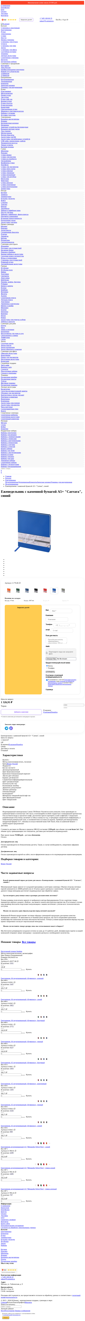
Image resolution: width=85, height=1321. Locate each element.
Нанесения (5, 1208)
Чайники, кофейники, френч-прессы (14, 214)
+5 (49, 1143)
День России (6, 67)
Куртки (3, 288)
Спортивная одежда (8, 298)
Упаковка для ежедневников (11, 87)
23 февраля (5, 75)
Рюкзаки (4, 153)
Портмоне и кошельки (9, 397)
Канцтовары (5, 355)
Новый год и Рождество (10, 71)
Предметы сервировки (9, 216)
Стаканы (4, 202)
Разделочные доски (8, 220)
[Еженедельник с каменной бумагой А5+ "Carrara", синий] (54, 590)
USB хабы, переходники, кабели (13, 141)
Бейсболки (5, 280)
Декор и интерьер (7, 329)
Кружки (4, 193)
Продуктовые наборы (9, 371)
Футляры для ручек (8, 115)
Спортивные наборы (9, 462)
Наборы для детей (7, 451)
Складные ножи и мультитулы (12, 256)
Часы (3, 327)
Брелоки (4, 226)
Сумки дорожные (7, 173)
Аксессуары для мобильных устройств (15, 139)
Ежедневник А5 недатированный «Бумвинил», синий (21, 1126)
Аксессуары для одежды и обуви (13, 320)
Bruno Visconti (12, 764)
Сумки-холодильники (9, 187)
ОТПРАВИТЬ (50, 672)
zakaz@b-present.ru (47, 21)
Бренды (4, 1212)
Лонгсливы (5, 278)
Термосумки (5, 189)
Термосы (4, 194)
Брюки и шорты (7, 286)
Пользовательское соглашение (12, 1226)
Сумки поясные (7, 171)
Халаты (4, 296)
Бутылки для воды (8, 198)
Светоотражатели (7, 242)
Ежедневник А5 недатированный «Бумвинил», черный (22, 1105)
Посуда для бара (7, 212)
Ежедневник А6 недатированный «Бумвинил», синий (21, 999)
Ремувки (4, 228)
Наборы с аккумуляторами (11, 452)
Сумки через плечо (8, 169)
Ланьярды (4, 236)
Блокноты (4, 83)
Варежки (4, 314)
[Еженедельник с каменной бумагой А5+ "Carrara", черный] (36, 590)
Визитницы (5, 399)
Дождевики (5, 302)
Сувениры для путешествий (11, 260)
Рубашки (4, 284)
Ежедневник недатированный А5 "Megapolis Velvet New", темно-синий (28, 1168)
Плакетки (4, 429)
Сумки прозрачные (8, 175)
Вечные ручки (6, 101)
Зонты (3, 1243)
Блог (2, 9)
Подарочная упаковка (9, 385)
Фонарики (5, 246)
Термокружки (6, 196)
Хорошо (6, 1317)
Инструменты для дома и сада (12, 333)
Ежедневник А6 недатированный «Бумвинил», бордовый (23, 1020)
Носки (3, 316)
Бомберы (4, 290)
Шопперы (4, 151)
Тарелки (4, 204)
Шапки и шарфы (7, 306)
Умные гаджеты (7, 145)
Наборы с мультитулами (10, 464)
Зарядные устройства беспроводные (14, 127)
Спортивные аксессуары (10, 417)
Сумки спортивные (8, 185)
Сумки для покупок (8, 157)
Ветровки (4, 292)
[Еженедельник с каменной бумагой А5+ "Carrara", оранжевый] (8, 590)
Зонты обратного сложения (11, 349)
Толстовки (5, 274)
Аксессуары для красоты (10, 405)
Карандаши (5, 107)
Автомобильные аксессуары (11, 264)
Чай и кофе (5, 365)
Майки (3, 272)
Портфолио (5, 7)
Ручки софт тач (6, 99)
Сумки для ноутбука (8, 177)
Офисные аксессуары (9, 353)
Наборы (4, 1245)
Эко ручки (5, 97)
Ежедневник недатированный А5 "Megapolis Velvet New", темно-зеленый (29, 1189)
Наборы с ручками (8, 113)
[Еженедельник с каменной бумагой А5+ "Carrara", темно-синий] (27, 590)
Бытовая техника (7, 147)
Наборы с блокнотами (9, 443)
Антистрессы (6, 230)
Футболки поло (7, 270)
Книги (3, 411)
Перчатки (4, 312)
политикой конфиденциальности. (12, 1314)
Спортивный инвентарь (10, 419)
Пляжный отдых (7, 262)
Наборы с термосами (9, 439)
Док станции (6, 131)
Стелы (3, 425)
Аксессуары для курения (10, 403)
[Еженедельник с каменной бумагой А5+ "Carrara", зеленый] (17, 590)
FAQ (2, 1218)
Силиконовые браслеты (10, 232)
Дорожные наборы (8, 460)
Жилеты (4, 294)
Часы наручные (7, 407)
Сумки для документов (9, 167)
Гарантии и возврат (8, 1220)
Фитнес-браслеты (7, 135)
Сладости (4, 369)
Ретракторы (5, 240)
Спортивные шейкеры (9, 415)
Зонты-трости (6, 345)
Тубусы (3, 381)
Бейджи (4, 238)
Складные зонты (7, 343)
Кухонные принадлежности (11, 218)
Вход (3, 1311)
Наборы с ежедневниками (11, 441)
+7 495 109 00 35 (46, 18)
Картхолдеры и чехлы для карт (12, 395)
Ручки (3, 1235)
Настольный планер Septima (11, 951)
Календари (5, 361)
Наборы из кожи (7, 454)
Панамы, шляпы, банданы (11, 282)
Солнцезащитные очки (9, 409)
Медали (4, 423)
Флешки (4, 121)
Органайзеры (6, 161)
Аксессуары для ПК (8, 137)
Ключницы (5, 401)
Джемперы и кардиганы (10, 304)
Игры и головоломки (9, 258)
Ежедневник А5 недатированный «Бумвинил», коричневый (23, 1084)
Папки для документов (9, 357)
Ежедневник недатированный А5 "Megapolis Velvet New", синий (25, 1147)
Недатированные (7, 79)
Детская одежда (7, 300)
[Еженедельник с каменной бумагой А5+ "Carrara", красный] (45, 590)
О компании (5, 6)
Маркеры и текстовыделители (12, 111)
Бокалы (4, 206)
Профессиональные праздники (12, 69)
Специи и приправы (8, 373)
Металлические (7, 93)
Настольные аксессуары (10, 359)
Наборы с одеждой (8, 447)
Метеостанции (6, 133)
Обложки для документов (10, 393)
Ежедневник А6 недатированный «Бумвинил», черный (22, 1041)
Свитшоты (5, 276)
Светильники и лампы (9, 335)
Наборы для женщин (9, 435)
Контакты (4, 15)
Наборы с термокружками (11, 437)
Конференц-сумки (8, 163)
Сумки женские (7, 183)
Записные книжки (8, 85)
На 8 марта (5, 65)
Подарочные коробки (9, 377)
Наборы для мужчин (8, 433)
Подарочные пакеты (8, 379)
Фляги (3, 200)
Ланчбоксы (5, 208)
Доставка (4, 13)
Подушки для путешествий (11, 248)
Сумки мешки (6, 155)
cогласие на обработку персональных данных (61, 682)
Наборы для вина (7, 456)
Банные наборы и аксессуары (12, 254)
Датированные (6, 81)
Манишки (4, 308)
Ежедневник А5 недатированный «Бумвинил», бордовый (23, 1063)
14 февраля (5, 73)
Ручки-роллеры (7, 105)
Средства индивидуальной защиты (14, 391)
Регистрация (9, 1311)
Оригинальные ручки (9, 109)
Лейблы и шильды (8, 322)
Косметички (5, 389)
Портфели (5, 165)
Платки (4, 310)
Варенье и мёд (6, 367)
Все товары (29, 941)
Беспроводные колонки (10, 123)
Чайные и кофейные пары (10, 210)
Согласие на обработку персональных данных (18, 1227)
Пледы (3, 325)
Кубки (3, 427)
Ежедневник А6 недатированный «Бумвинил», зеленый (22, 978)
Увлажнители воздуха (9, 143)
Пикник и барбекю (8, 252)
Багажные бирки (7, 250)
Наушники (5, 125)
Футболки (5, 268)
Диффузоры (5, 337)
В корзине (50, 712)
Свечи (3, 339)
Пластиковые (6, 91)
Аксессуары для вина (9, 222)
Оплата (3, 11)
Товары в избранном (22, 1311)
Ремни (3, 318)
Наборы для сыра (7, 458)
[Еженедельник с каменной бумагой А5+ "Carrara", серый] (63, 590)
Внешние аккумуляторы (10, 119)
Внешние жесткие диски (10, 129)
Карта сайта (5, 1224)
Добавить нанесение (21, 712)
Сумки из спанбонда (8, 159)
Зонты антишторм (8, 347)
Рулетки (4, 234)
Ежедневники (10, 480)
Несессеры (5, 179)
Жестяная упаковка (8, 383)
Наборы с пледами (8, 445)
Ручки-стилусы (6, 103)
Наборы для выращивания (11, 466)
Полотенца (5, 331)
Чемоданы (5, 181)
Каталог (8, 478)
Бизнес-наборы (6, 449)
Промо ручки (6, 95)
